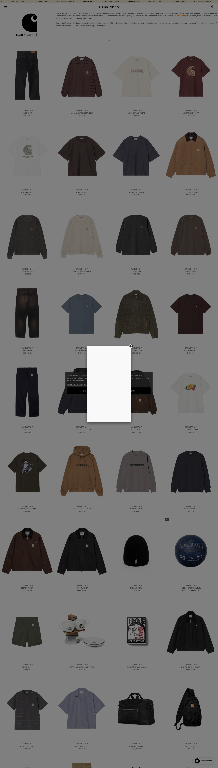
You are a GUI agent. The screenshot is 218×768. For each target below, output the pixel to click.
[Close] (131, 346)
